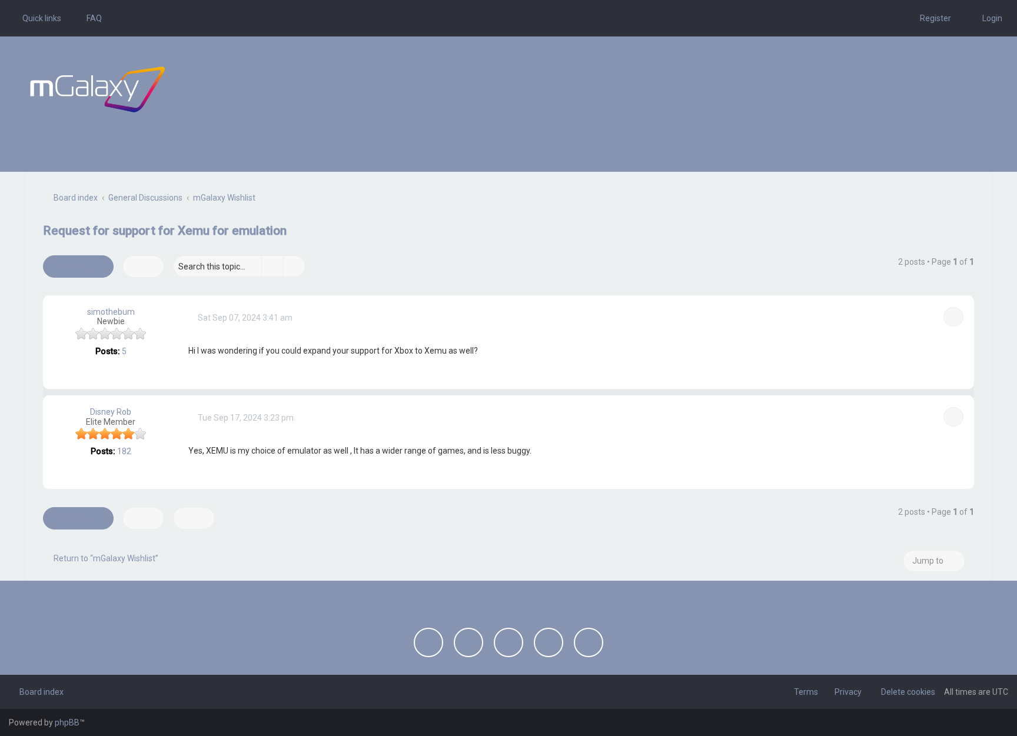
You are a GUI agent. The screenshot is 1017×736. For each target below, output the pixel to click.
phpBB (67, 722)
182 (124, 451)
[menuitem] (89, 18)
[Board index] (97, 89)
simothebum (111, 312)
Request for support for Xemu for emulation (165, 231)
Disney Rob (110, 412)
